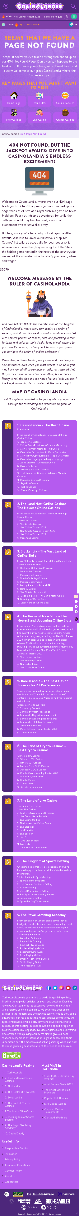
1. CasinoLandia (13, 1072)
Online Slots (39, 103)
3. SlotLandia (12, 1086)
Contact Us (11, 1181)
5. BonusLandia (13, 1097)
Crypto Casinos (65, 119)
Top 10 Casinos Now (28, 24)
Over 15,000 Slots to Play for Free (59, 1077)
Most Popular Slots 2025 (58, 1084)
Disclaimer (11, 1154)
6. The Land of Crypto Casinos (17, 1104)
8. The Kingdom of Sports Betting (43, 861)
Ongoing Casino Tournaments (53, 1111)
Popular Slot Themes (56, 1098)
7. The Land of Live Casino (37, 800)
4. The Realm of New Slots (20, 1092)
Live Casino (39, 119)
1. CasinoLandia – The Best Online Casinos (43, 427)
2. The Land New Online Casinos (18, 1079)
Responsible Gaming (17, 1148)
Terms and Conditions (17, 1165)
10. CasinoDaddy (14, 1133)
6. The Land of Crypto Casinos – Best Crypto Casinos (41, 748)
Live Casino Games (55, 1103)
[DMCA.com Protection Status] (11, 1058)
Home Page (14, 103)
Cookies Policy (13, 1170)
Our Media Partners (55, 1117)
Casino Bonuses (65, 103)
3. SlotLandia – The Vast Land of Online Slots (41, 553)
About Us (10, 1176)
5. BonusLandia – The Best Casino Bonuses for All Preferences (42, 683)
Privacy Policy (12, 1159)
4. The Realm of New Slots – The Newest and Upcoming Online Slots (44, 618)
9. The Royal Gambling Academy (41, 914)
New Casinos (13, 119)
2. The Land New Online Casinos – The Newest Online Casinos (43, 505)
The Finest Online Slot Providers (57, 1091)
